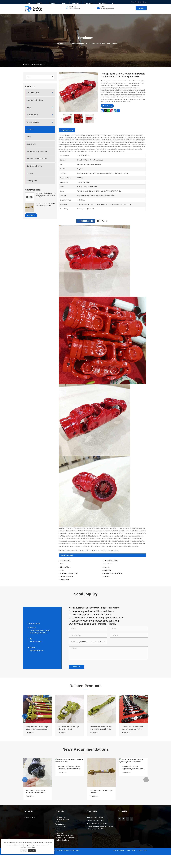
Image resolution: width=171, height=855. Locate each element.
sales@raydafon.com (107, 8)
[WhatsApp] (127, 819)
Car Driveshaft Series (34, 166)
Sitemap (121, 850)
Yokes (29, 107)
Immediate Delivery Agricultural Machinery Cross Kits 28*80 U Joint (69, 728)
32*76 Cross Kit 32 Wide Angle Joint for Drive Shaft (133, 728)
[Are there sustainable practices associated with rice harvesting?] (133, 760)
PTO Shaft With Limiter (35, 100)
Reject (23, 851)
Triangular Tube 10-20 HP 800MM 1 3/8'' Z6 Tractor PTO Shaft (45, 204)
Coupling (30, 173)
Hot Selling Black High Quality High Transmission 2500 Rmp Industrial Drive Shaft (45, 195)
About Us (39, 3)
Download (75, 3)
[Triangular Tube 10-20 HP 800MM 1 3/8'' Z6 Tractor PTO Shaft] (29, 207)
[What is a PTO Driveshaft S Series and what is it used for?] (37, 760)
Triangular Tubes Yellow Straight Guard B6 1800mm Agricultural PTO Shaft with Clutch (101, 728)
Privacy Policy (142, 850)
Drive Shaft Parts (33, 122)
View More (30, 215)
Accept (32, 851)
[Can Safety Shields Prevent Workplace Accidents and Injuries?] (101, 772)
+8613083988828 (74, 8)
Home (28, 3)
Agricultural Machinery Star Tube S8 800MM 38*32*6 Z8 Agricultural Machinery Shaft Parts (37, 728)
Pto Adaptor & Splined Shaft (37, 151)
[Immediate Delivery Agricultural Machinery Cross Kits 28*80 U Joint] (69, 709)
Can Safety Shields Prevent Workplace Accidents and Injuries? (99, 791)
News (64, 3)
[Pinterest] (123, 819)
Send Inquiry (89, 3)
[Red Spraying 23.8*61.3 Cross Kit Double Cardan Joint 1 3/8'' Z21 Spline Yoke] (67, 118)
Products (52, 3)
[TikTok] (131, 819)
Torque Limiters (32, 115)
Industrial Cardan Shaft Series (37, 159)
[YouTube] (119, 819)
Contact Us (102, 3)
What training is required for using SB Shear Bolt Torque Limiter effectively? (67, 768)
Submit (76, 667)
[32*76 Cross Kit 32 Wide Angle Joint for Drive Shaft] (133, 709)
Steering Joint (32, 181)
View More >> (30, 732)
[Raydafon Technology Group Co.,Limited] (33, 8)
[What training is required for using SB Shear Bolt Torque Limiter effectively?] (69, 760)
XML (133, 850)
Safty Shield (31, 144)
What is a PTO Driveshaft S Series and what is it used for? (36, 768)
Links (114, 850)
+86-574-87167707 (36, 641)
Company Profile (29, 817)
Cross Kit (41, 64)
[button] (25, 716)
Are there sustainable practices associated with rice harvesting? (133, 768)
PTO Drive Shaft (33, 93)
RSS (128, 850)
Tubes (29, 137)
